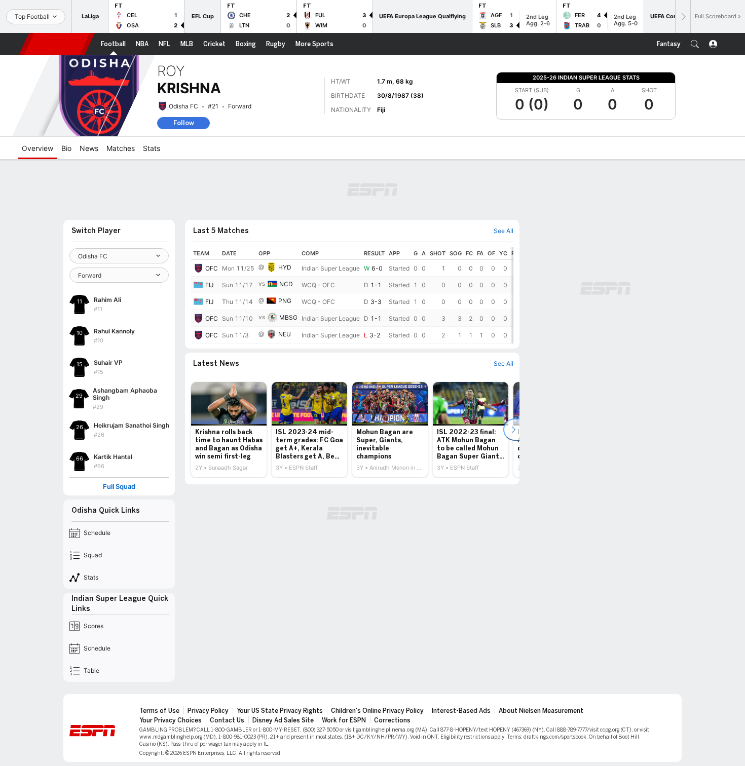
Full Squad (119, 486)
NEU (284, 334)
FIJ (209, 285)
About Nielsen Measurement (541, 710)
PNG (284, 300)
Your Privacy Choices (170, 720)
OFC (211, 268)
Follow (183, 123)
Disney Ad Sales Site (283, 720)
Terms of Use (159, 710)
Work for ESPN (344, 720)
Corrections (392, 720)
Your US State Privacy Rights (280, 710)
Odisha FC (183, 106)
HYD (284, 267)
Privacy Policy (208, 710)
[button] (695, 44)
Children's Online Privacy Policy (377, 710)
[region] (352, 295)
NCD (286, 284)
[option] (229, 429)
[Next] (682, 16)
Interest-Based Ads (461, 710)
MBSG (288, 317)
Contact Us (227, 720)
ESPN (57, 44)
